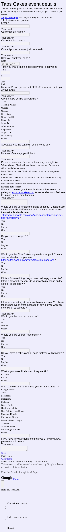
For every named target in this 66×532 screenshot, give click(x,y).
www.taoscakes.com (23, 192)
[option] (33, 81)
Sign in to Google (9, 17)
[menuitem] (36, 499)
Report (36, 472)
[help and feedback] (2, 484)
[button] (33, 453)
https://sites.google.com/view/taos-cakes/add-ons (27, 260)
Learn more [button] (46, 17)
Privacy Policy (20, 467)
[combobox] (5, 72)
